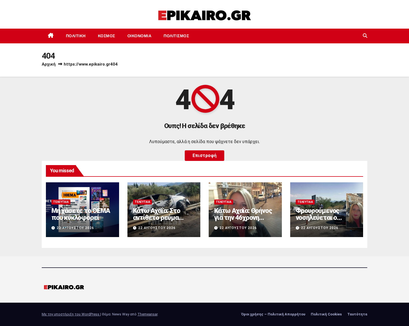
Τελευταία (61, 201)
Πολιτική (76, 35)
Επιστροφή (204, 155)
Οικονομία (139, 35)
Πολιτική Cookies (326, 314)
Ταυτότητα (357, 314)
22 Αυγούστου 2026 (75, 228)
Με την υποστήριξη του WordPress (71, 314)
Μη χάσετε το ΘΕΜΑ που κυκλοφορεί (80, 214)
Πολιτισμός (176, 35)
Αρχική (49, 64)
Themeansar (147, 314)
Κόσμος (106, 35)
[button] (365, 35)
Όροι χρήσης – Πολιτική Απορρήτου (273, 314)
